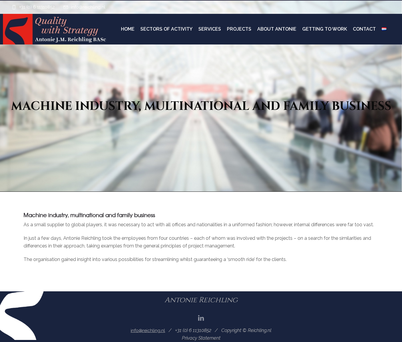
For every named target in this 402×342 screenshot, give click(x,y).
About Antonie (276, 29)
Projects (239, 29)
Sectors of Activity (166, 29)
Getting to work (324, 29)
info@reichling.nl (88, 7)
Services (209, 29)
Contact (364, 29)
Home (127, 29)
